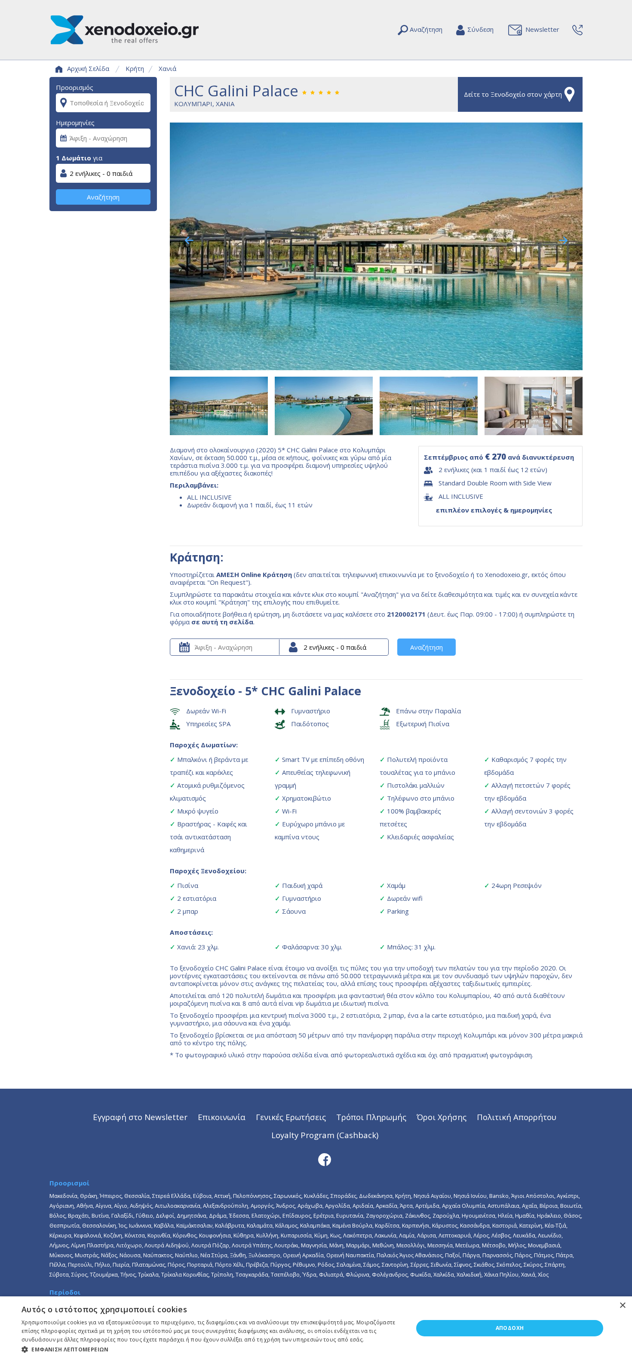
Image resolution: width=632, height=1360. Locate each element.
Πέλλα (57, 1264)
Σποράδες (343, 1196)
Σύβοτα (59, 1274)
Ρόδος (326, 1264)
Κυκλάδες (316, 1196)
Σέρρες (419, 1264)
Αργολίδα (337, 1206)
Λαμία (406, 1235)
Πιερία (121, 1264)
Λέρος (481, 1235)
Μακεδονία (63, 1196)
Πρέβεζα (257, 1264)
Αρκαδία (386, 1206)
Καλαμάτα (260, 1225)
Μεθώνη (383, 1245)
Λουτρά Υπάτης (252, 1245)
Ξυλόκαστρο (264, 1255)
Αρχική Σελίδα (88, 68)
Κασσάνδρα (475, 1225)
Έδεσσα (239, 1215)
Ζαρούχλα (446, 1215)
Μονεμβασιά (544, 1245)
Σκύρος (533, 1264)
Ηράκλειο (549, 1215)
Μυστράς (86, 1255)
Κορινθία (158, 1235)
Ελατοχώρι (266, 1215)
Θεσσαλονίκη (99, 1225)
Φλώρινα (357, 1274)
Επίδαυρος (296, 1215)
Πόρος (176, 1264)
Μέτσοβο (494, 1245)
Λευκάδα (524, 1235)
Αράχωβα (310, 1206)
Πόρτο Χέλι (229, 1264)
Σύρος (79, 1274)
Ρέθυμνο (304, 1264)
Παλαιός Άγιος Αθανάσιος (409, 1255)
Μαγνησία (314, 1245)
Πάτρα (564, 1255)
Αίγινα (103, 1206)
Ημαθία (524, 1215)
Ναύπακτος (157, 1255)
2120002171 (406, 614)
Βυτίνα (100, 1215)
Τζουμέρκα (104, 1274)
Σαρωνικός (287, 1196)
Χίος (543, 1274)
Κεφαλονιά (87, 1235)
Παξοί (452, 1255)
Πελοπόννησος (252, 1196)
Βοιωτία (570, 1206)
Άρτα (406, 1206)
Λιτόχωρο (129, 1245)
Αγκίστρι (568, 1196)
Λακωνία (385, 1235)
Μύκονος (60, 1255)
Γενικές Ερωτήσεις (291, 1116)
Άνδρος (285, 1206)
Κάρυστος (444, 1225)
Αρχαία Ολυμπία (463, 1206)
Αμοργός (262, 1206)
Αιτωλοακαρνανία (177, 1206)
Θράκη (88, 1196)
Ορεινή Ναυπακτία (350, 1255)
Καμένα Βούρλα (352, 1225)
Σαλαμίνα (349, 1264)
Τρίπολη (222, 1274)
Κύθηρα (243, 1235)
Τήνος (127, 1274)
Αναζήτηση (103, 197)
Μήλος (516, 1245)
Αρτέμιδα (427, 1206)
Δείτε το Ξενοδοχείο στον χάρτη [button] (513, 94)
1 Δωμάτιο (73, 157)
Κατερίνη (530, 1225)
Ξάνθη (238, 1255)
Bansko (499, 1196)
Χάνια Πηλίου (501, 1274)
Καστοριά (504, 1225)
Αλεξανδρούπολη (225, 1206)
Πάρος (523, 1255)
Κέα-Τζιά (555, 1225)
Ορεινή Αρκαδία (303, 1255)
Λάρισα (426, 1235)
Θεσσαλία (137, 1196)
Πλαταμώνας (148, 1264)
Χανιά (167, 68)
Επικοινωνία (221, 1116)
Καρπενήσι (416, 1225)
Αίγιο (120, 1206)
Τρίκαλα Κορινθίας (185, 1274)
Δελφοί (165, 1215)
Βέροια (549, 1206)
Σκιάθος (484, 1264)
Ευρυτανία (349, 1215)
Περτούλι (80, 1264)
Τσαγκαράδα (252, 1274)
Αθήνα (85, 1206)
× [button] (622, 1305)
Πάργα (471, 1255)
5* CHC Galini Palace (303, 691)
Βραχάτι (78, 1215)
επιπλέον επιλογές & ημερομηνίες (494, 510)
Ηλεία (505, 1215)
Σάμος (371, 1264)
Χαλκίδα (443, 1274)
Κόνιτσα (135, 1235)
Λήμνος (58, 1245)
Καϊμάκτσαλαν (194, 1225)
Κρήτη (135, 68)
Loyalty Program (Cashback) (324, 1135)
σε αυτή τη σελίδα (222, 621)
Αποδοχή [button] (510, 1328)
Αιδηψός (141, 1206)
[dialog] (316, 1328)
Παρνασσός (497, 1255)
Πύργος (280, 1264)
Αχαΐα (529, 1206)
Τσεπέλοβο (285, 1274)
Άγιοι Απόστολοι (532, 1196)
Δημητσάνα (191, 1215)
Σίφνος (462, 1264)
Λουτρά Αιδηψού (166, 1245)
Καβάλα (164, 1225)
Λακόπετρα (357, 1235)
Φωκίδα (420, 1274)
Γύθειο (144, 1215)
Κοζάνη (113, 1235)
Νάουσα (130, 1255)
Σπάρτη (555, 1264)
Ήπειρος (111, 1196)
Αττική (222, 1196)
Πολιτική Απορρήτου (516, 1116)
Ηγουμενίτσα (478, 1215)
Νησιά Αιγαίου (432, 1196)
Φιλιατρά (331, 1274)
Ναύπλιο (186, 1255)
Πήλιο (102, 1264)
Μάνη (336, 1245)
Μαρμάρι (358, 1245)
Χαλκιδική (469, 1274)
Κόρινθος (184, 1235)
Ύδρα (309, 1274)
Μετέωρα (467, 1245)
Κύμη (321, 1235)
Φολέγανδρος (390, 1274)
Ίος (122, 1225)
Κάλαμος (286, 1225)
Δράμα (218, 1215)
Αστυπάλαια (503, 1206)
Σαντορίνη (395, 1264)
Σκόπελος (509, 1264)
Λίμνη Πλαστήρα (92, 1245)
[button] (211, 1349)
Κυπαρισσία (296, 1235)
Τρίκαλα (148, 1274)
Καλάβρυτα (229, 1225)
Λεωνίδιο (549, 1235)
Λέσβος (500, 1235)
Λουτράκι (286, 1245)
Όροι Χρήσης (441, 1116)
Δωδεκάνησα (376, 1196)
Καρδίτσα (387, 1225)
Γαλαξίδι (122, 1215)
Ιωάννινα (140, 1225)
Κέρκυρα (60, 1235)
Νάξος (109, 1255)
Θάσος (572, 1215)
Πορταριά (199, 1264)
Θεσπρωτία (64, 1225)
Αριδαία (363, 1206)
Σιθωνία (441, 1264)
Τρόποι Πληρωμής (371, 1116)
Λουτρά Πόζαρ (210, 1245)
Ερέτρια (323, 1215)
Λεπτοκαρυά (455, 1235)
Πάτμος (543, 1255)
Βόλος (57, 1215)
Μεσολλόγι (410, 1245)
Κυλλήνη (267, 1235)
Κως (335, 1235)
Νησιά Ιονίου (470, 1196)
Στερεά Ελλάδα (171, 1196)
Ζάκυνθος (417, 1215)
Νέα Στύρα (213, 1255)
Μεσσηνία (440, 1245)
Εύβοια (202, 1196)
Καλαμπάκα (315, 1225)
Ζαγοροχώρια (384, 1215)
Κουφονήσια (215, 1235)
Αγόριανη (61, 1206)
